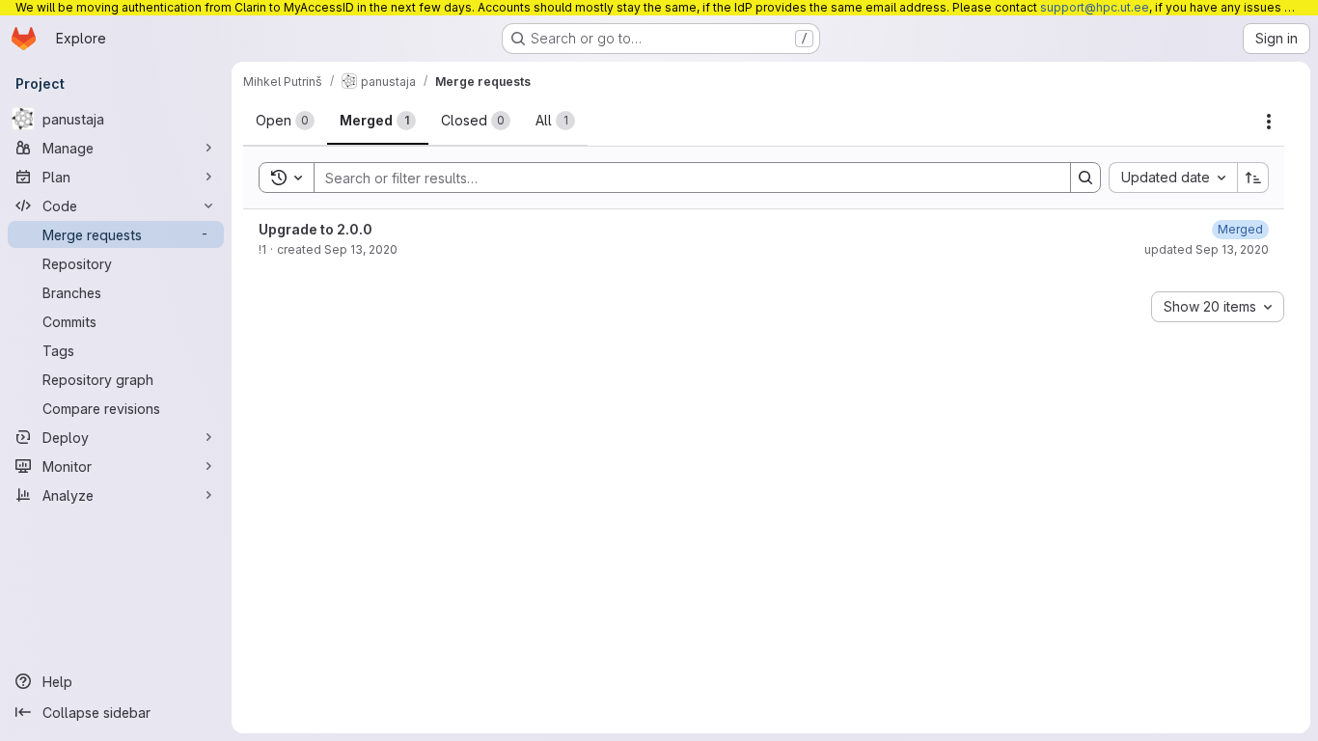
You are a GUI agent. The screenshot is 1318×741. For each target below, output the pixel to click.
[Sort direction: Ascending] (1253, 177)
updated (1206, 249)
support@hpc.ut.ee (1094, 7)
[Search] (1085, 177)
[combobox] (1173, 177)
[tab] (285, 120)
